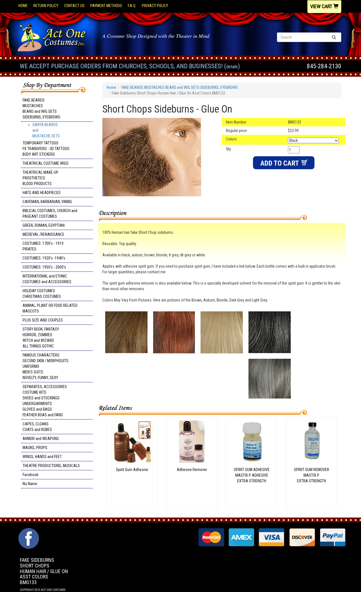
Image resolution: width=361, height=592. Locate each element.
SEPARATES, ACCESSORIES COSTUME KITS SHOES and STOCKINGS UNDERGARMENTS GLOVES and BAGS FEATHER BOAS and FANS (45, 400)
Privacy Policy (155, 5)
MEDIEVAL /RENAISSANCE (43, 234)
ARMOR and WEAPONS (41, 438)
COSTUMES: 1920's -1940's (44, 258)
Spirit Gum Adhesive (132, 469)
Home (23, 5)
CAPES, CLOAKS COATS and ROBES (37, 427)
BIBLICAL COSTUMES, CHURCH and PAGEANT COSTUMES (50, 213)
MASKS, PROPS (35, 447)
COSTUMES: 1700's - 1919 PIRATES (43, 246)
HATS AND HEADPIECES (42, 192)
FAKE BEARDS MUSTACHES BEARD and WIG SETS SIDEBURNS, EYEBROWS (41, 108)
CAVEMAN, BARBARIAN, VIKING (47, 201)
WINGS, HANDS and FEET (42, 456)
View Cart (321, 6)
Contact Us (74, 5)
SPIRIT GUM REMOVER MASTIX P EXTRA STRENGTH (311, 475)
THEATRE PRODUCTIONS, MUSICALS (51, 465)
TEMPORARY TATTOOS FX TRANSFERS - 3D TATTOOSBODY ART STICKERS (46, 149)
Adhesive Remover (192, 469)
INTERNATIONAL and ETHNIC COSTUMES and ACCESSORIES (47, 279)
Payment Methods (106, 5)
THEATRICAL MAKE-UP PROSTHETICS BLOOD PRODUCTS (40, 178)
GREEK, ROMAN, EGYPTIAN (44, 225)
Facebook (30, 474)
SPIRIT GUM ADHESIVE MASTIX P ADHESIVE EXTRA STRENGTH (252, 475)
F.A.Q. (132, 5)
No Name (30, 483)
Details (232, 66)
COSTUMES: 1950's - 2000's (44, 267)
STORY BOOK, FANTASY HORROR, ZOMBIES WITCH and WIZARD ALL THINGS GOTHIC (41, 337)
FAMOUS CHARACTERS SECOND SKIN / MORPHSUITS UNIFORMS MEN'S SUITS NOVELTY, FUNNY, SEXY (46, 366)
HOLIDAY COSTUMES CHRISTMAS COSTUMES (42, 294)
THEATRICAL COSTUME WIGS (46, 163)
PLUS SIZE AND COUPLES (43, 320)
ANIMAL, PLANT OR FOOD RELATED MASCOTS (50, 308)
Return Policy (45, 5)
